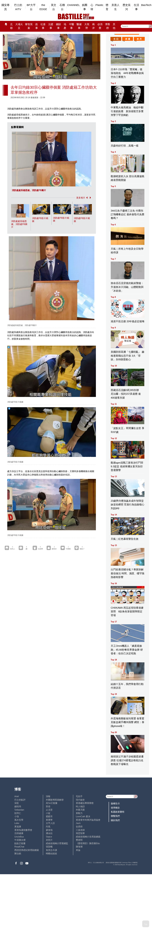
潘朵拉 (49, 833)
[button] (86, 198)
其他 (114, 26)
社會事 (43, 26)
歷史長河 (127, 7)
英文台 (53, 7)
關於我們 (115, 820)
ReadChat (19, 846)
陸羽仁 (17, 813)
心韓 (92, 7)
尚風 (48, 826)
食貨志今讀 (51, 850)
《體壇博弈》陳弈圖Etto (88, 843)
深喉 (48, 796)
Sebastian (19, 809)
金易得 (79, 826)
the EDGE (43, 7)
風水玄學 (18, 820)
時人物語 (80, 806)
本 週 (127, 39)
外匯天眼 (80, 809)
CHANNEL (73, 5)
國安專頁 (5, 7)
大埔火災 (19, 26)
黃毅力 (79, 813)
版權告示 (115, 803)
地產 (65, 26)
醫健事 (79, 26)
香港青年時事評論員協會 (88, 820)
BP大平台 (31, 7)
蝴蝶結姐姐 (51, 853)
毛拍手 (79, 796)
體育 (107, 7)
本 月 (139, 39)
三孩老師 (80, 830)
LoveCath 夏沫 (83, 816)
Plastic (99, 5)
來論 (78, 850)
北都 (11, 26)
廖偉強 (49, 830)
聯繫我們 (115, 816)
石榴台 (62, 7)
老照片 (49, 840)
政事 (36, 26)
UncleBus (19, 836)
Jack (78, 823)
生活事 (136, 7)
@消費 (99, 26)
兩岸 (93, 26)
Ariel (16, 796)
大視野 (86, 26)
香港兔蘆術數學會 (23, 830)
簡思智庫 (80, 833)
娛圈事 (84, 7)
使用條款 (115, 807)
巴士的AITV (18, 7)
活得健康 (18, 833)
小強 (16, 816)
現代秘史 (80, 799)
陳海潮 (79, 846)
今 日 (115, 39)
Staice (49, 836)
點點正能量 (20, 843)
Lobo (16, 823)
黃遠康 (17, 826)
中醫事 (71, 26)
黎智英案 (29, 26)
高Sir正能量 (51, 803)
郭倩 (48, 806)
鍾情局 (17, 806)
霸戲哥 (49, 816)
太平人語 (50, 823)
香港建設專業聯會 (85, 803)
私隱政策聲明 (117, 812)
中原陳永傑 (20, 840)
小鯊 (48, 813)
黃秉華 (49, 820)
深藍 (16, 803)
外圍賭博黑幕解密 (55, 799)
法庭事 (50, 26)
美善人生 (115, 7)
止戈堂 (49, 809)
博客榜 (107, 26)
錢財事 (58, 26)
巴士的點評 (20, 799)
